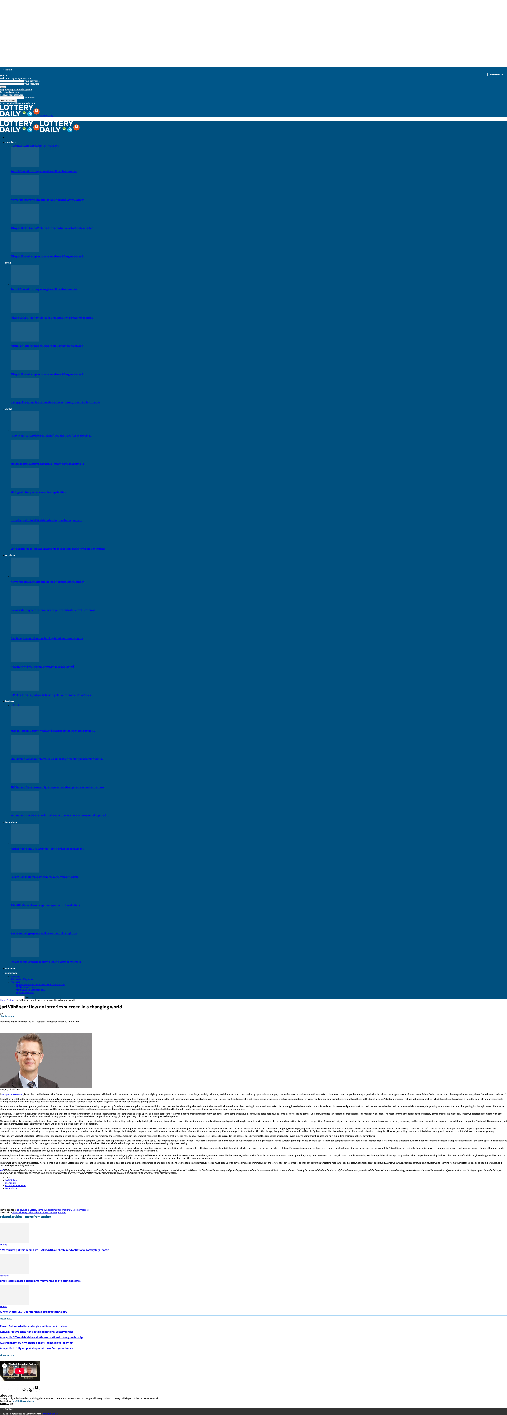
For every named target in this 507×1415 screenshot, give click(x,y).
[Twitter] (4, 1025)
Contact (8, 70)
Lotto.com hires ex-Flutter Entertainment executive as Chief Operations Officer (58, 548)
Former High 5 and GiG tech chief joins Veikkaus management (47, 848)
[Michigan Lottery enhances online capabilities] (25, 487)
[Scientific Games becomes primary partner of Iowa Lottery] (25, 900)
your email (29, 97)
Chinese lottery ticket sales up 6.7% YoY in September (39, 1212)
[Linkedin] (14, 1025)
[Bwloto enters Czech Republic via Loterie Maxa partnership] (25, 956)
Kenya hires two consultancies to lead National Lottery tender (47, 199)
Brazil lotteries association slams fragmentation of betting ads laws (40, 1280)
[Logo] (20, 131)
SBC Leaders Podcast (26, 987)
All (12, 145)
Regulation (10, 555)
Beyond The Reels (25, 992)
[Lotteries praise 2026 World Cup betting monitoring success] (25, 515)
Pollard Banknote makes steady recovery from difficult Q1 (45, 876)
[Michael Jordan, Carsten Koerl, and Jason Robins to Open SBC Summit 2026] (25, 725)
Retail (8, 262)
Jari (1, 1170)
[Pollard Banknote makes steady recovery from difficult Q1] (25, 871)
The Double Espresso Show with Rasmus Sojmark (40, 984)
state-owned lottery (15, 1185)
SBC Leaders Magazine (22, 979)
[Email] (33, 1025)
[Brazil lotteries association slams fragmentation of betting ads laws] (14, 1273)
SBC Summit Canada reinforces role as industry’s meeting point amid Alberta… (57, 758)
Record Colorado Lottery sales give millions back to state (44, 171)
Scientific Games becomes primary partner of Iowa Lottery (45, 905)
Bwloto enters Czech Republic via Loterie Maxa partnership (46, 961)
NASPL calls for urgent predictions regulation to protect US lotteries (51, 695)
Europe (27, 145)
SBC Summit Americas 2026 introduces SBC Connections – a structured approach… (60, 815)
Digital (8, 409)
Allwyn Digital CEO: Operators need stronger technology (33, 1311)
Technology (11, 822)
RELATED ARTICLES (11, 1217)
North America (52, 145)
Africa (16, 145)
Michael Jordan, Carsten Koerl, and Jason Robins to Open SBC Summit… (53, 730)
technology (11, 1188)
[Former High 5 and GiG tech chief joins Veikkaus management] (25, 843)
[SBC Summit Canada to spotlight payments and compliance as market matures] (25, 782)
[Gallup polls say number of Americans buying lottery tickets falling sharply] (25, 397)
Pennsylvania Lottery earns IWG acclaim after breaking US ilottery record (52, 1209)
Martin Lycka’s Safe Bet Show (30, 990)
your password (31, 83)
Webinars (15, 976)
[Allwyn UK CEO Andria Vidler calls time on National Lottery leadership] (25, 222)
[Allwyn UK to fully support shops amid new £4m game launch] (25, 251)
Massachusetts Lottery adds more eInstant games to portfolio (47, 463)
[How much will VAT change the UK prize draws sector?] (25, 661)
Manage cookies (51, 1413)
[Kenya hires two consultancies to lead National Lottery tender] (25, 194)
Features (11, 1000)
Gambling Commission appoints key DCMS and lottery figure (47, 638)
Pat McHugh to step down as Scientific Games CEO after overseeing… (51, 435)
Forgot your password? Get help (16, 89)
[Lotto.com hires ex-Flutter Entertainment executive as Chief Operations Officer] (25, 543)
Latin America (38, 145)
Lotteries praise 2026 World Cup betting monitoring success (46, 520)
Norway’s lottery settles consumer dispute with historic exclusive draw (53, 610)
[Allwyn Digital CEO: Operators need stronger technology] (14, 1304)
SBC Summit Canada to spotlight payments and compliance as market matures (57, 787)
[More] (52, 1025)
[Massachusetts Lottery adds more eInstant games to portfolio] (25, 458)
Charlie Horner (7, 1016)
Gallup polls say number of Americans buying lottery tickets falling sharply (55, 402)
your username (32, 81)
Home (3, 1000)
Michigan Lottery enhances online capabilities (38, 492)
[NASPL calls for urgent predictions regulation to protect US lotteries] (25, 689)
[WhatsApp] (42, 1025)
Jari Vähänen (11, 1180)
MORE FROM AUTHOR (38, 1217)
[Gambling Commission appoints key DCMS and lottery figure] (25, 633)
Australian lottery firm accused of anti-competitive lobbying (47, 345)
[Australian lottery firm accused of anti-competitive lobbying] (25, 340)
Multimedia (11, 973)
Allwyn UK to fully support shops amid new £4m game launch (47, 256)
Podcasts (15, 982)
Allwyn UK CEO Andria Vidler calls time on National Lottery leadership (52, 228)
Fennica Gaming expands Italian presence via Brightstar (44, 933)
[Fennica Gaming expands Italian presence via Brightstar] (25, 928)
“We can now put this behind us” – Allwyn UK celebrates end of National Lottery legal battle (54, 1250)
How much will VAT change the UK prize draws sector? (42, 666)
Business (9, 701)
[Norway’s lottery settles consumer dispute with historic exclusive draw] (25, 605)
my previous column (12, 1094)
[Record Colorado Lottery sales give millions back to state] (25, 166)
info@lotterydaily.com (23, 1401)
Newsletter (10, 968)
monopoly (10, 1183)
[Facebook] (23, 1025)
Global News (11, 142)
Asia (21, 145)
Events (16, 705)
